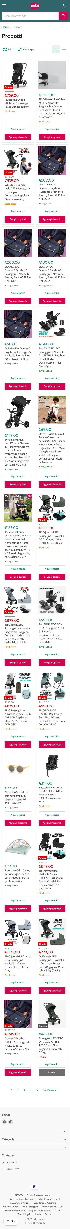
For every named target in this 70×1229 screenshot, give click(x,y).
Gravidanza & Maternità (45, 1202)
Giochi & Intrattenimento (39, 1195)
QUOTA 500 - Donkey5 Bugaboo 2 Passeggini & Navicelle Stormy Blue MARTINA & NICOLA (52, 191)
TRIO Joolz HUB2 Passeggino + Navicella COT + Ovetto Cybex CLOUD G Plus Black (51, 538)
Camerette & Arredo (20, 1202)
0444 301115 (13, 1169)
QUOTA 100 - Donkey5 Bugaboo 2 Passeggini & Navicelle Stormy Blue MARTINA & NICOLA (52, 274)
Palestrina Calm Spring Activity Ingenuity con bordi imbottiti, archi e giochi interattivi (17, 876)
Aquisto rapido (18, 128)
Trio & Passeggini (30, 1206)
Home (5, 27)
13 (37, 1090)
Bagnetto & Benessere (40, 1210)
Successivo (49, 1090)
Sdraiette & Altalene (47, 1199)
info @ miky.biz (10, 1162)
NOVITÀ (19, 1195)
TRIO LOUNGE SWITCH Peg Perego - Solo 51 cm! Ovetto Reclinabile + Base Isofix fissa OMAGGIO (52, 717)
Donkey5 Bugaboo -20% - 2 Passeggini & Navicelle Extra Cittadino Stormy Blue (17, 1044)
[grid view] (56, 49)
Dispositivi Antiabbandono (21, 1199)
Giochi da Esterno (43, 1214)
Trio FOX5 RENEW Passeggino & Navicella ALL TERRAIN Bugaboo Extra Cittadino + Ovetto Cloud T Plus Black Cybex (52, 357)
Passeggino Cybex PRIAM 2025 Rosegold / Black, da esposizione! (17, 103)
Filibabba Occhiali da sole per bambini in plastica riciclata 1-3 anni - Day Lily (16, 797)
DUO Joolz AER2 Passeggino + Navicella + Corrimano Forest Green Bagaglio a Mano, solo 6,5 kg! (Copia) (52, 963)
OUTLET (59, 1210)
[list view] (64, 49)
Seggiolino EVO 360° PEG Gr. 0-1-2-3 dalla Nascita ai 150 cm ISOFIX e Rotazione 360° (51, 794)
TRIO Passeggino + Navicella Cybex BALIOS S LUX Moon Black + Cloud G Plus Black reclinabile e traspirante (51, 879)
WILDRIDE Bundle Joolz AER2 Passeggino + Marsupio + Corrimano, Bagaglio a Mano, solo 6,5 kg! (17, 192)
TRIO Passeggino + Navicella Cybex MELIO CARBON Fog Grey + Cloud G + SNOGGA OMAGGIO (18, 717)
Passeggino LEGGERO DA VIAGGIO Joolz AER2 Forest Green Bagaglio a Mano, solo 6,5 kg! (51, 1045)
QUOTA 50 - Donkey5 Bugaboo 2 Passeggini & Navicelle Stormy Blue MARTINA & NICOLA (18, 354)
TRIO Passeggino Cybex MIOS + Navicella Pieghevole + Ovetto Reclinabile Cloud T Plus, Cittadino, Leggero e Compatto (52, 108)
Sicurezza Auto (10, 1206)
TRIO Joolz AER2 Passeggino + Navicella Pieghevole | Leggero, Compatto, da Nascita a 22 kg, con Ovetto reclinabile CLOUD (17, 633)
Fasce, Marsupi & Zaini (52, 1206)
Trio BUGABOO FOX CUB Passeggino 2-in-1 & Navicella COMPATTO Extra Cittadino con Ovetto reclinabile (51, 633)
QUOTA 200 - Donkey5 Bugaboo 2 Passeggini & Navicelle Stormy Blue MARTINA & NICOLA (18, 274)
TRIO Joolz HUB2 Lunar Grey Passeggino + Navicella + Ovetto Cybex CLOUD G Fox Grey (18, 963)
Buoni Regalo (24, 1214)
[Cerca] (63, 16)
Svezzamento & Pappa (14, 1210)
